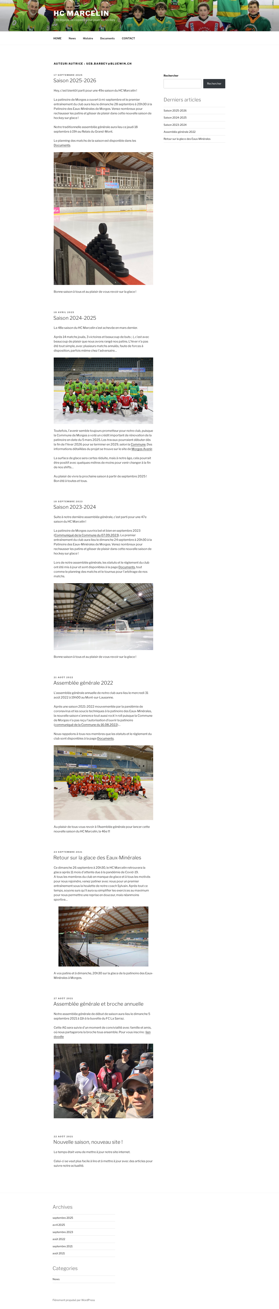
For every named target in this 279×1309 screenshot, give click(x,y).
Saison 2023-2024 (74, 507)
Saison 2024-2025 (74, 318)
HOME (57, 38)
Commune (138, 444)
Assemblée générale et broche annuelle (98, 1004)
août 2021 (59, 1253)
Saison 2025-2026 (74, 80)
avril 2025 (59, 1224)
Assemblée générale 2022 (83, 683)
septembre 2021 (63, 1246)
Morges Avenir (142, 449)
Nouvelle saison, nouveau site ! (88, 1142)
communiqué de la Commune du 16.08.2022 (86, 725)
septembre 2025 (63, 1217)
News (72, 38)
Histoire (88, 38)
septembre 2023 (63, 1232)
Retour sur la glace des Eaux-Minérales (97, 858)
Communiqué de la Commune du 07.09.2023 (86, 535)
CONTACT (128, 38)
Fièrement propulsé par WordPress (74, 1300)
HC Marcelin (81, 13)
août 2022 (59, 1239)
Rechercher (171, 75)
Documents (107, 38)
